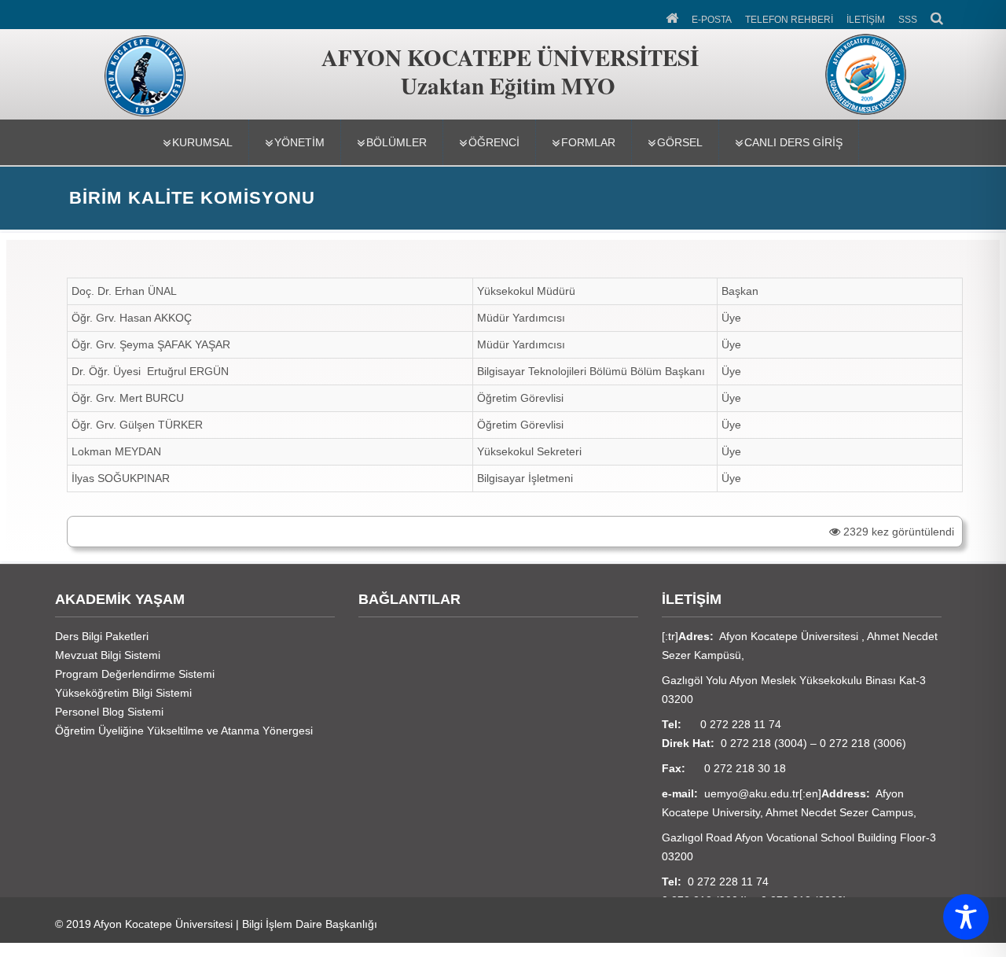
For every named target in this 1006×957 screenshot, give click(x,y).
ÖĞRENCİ (494, 142)
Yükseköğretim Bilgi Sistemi (123, 692)
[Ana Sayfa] (673, 16)
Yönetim (299, 142)
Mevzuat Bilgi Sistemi (107, 655)
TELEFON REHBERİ (789, 19)
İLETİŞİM (865, 19)
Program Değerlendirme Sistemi (135, 674)
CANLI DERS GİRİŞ (793, 142)
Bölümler (396, 142)
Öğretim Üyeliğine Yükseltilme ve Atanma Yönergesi (184, 730)
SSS (907, 19)
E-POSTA (712, 19)
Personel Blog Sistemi (109, 711)
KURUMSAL (202, 142)
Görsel (680, 142)
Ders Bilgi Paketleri (102, 636)
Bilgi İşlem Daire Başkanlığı (309, 924)
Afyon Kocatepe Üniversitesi (163, 924)
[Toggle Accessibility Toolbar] (966, 917)
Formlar (588, 142)
